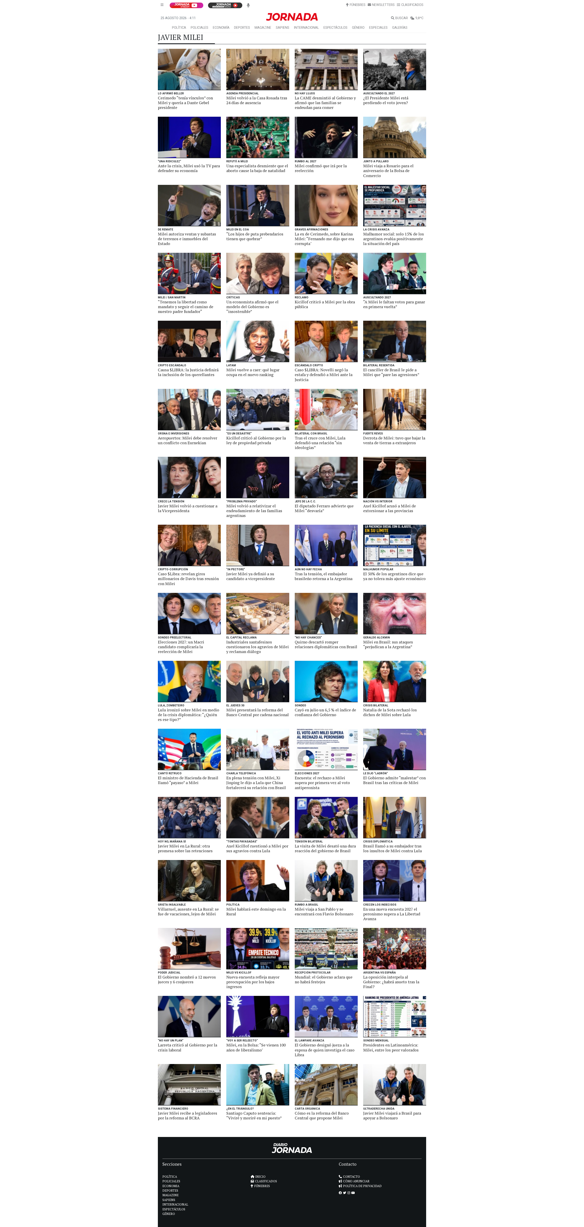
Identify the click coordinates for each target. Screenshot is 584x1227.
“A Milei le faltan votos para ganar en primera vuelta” (394, 304)
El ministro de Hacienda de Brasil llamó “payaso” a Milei (188, 780)
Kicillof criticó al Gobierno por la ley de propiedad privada (256, 440)
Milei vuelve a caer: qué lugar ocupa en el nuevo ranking (252, 372)
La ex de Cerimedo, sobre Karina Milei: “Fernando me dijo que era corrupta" (324, 238)
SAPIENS (282, 28)
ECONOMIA (170, 1186)
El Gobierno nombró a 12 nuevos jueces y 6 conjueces (187, 979)
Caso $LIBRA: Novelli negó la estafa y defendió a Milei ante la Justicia (323, 374)
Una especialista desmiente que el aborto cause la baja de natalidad (257, 168)
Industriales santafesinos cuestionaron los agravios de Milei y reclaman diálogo (257, 646)
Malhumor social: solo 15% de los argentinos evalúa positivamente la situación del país (393, 238)
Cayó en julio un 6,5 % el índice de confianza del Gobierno (325, 712)
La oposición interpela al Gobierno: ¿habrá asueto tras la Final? (391, 981)
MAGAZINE (263, 28)
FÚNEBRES (357, 5)
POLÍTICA (179, 28)
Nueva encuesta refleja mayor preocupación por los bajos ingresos (252, 981)
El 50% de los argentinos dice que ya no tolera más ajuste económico (394, 576)
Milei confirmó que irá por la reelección (321, 168)
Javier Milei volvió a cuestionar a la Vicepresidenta (187, 508)
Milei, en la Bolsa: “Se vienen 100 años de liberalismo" (256, 1047)
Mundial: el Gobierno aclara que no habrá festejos (323, 979)
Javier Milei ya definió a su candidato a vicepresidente (250, 576)
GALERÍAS (399, 28)
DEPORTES (242, 28)
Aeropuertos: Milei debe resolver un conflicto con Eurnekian (187, 440)
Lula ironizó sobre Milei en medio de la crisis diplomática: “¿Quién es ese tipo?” (188, 714)
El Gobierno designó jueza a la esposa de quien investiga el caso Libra (325, 1049)
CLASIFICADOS (412, 5)
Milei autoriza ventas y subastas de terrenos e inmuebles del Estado (187, 238)
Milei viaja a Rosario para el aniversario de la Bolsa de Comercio (388, 170)
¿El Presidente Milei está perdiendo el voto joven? (385, 100)
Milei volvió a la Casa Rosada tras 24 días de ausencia (256, 100)
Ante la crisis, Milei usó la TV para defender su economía (189, 168)
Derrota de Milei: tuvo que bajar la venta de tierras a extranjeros (394, 440)
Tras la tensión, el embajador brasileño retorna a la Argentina (323, 576)
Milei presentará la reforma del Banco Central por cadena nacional (257, 712)
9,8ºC (419, 18)
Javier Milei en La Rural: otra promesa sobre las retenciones (185, 848)
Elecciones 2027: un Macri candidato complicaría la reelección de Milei (181, 646)
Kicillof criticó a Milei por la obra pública (325, 304)
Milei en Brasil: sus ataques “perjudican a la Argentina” (388, 644)
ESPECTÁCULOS (335, 28)
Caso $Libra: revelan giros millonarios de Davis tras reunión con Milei (188, 578)
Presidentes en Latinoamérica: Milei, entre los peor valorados (391, 1047)
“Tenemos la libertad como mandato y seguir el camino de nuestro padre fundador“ (185, 306)
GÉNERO (358, 28)
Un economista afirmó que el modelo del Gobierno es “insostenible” (252, 306)
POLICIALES (199, 28)
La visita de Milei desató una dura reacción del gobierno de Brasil (325, 848)
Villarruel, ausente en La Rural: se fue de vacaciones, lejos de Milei (188, 912)
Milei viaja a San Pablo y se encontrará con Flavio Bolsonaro (324, 912)
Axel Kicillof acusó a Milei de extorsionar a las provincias (389, 508)
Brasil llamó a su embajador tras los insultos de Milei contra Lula (392, 848)
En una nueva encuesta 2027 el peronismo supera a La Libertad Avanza (391, 914)
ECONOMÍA (221, 28)
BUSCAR (401, 18)
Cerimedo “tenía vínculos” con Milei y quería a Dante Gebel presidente (185, 102)
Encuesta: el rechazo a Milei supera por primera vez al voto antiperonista (322, 782)
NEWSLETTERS (383, 5)
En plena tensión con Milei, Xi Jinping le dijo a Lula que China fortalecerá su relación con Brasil (256, 782)
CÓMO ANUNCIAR (356, 1181)
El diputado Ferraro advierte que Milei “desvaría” (324, 508)
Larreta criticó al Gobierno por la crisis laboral (187, 1047)
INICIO (260, 1177)
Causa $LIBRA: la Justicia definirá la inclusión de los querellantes (188, 372)
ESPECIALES (378, 28)
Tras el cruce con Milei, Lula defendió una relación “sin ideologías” (320, 442)
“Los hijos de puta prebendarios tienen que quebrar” (254, 236)
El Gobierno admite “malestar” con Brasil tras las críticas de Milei (394, 780)
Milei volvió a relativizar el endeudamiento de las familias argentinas (254, 510)
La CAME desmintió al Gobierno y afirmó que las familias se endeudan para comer (325, 102)
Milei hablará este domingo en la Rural (256, 912)
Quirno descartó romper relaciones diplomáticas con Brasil (326, 644)
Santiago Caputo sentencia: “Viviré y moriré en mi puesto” (254, 1116)
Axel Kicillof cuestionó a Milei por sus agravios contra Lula (257, 848)
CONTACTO (351, 1177)
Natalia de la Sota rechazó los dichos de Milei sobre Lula (390, 712)
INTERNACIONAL (306, 28)
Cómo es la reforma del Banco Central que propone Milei (322, 1116)
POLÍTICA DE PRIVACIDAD (362, 1186)
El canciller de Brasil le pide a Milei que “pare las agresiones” (391, 372)
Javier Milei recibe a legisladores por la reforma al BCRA (187, 1116)
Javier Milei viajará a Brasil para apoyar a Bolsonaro (392, 1116)
